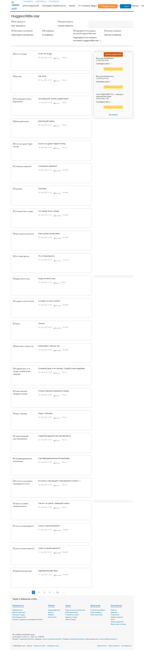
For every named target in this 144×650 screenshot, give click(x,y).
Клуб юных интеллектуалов (75, 610)
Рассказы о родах (18, 615)
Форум (72, 6)
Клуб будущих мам (19, 617)
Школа (68, 606)
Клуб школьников (71, 612)
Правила (29, 646)
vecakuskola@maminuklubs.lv (107, 639)
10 (57, 592)
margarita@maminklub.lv (27, 639)
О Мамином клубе (53, 646)
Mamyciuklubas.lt (114, 646)
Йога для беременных (105, 58)
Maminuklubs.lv (102, 646)
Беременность (18, 606)
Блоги (113, 619)
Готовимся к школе (72, 615)
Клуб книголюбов (96, 615)
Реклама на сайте (39, 646)
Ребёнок (51, 606)
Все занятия (113, 115)
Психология (52, 617)
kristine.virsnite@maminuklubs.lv (52, 639)
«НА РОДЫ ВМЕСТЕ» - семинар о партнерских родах (110, 96)
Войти (126, 6)
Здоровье (114, 612)
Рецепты (114, 610)
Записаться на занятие (113, 69)
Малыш (51, 612)
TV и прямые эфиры (87, 6)
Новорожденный (54, 610)
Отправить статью (108, 6)
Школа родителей (30, 6)
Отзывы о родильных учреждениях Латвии (27, 619)
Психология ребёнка (97, 610)
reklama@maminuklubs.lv (78, 639)
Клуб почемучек (96, 612)
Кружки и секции (71, 617)
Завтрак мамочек (117, 617)
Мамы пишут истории (118, 624)
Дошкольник (95, 606)
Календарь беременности (54, 6)
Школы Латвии (70, 619)
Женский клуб (116, 606)
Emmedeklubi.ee (126, 646)
